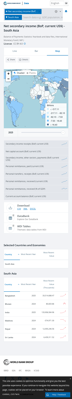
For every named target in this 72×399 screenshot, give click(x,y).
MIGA (27, 370)
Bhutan (8, 304)
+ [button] (8, 74)
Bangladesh (10, 295)
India (7, 312)
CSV (19, 209)
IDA (13, 370)
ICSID (36, 370)
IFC (20, 370)
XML (25, 209)
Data (26, 3)
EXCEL (33, 209)
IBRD (6, 370)
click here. (15, 394)
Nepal (7, 329)
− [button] (8, 79)
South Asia (9, 264)
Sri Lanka (9, 337)
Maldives (9, 320)
